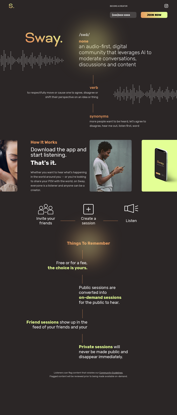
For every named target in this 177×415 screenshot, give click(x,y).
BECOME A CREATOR (118, 6)
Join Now (154, 15)
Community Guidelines (111, 372)
